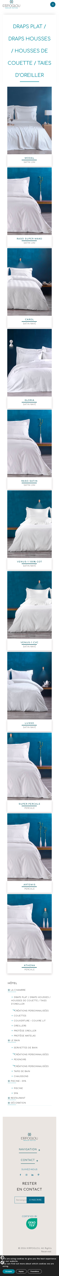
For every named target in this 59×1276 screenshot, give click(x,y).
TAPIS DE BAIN (22, 1071)
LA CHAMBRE (18, 990)
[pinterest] (39, 1175)
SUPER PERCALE (29, 804)
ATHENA (29, 965)
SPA (16, 1093)
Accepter (8, 1271)
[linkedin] (32, 1175)
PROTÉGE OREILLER (25, 1031)
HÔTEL (12, 983)
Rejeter (21, 1271)
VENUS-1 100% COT (29, 562)
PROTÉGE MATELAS (25, 1036)
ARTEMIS (30, 885)
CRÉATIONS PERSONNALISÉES (32, 1011)
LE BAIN (15, 1040)
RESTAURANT (18, 1098)
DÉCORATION (18, 1103)
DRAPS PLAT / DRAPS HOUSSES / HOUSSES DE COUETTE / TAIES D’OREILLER (31, 1000)
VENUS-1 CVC (29, 642)
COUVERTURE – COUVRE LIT (30, 1021)
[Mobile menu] (52, 4)
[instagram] (26, 1175)
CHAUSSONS (21, 1076)
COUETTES (20, 1016)
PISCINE (18, 1088)
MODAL (29, 158)
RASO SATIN (29, 481)
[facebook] (20, 1175)
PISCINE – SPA (18, 1081)
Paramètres (34, 1271)
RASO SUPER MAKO (29, 239)
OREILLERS (20, 1026)
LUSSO (29, 723)
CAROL (29, 319)
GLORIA (29, 400)
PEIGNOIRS (20, 1060)
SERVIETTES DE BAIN (25, 1048)
